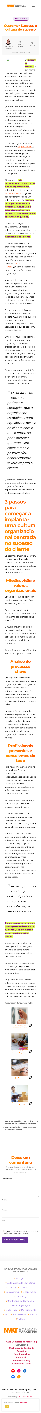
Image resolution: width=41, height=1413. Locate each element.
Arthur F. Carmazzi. (15, 193)
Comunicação (26, 1287)
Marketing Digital (21, 18)
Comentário (7, 1179)
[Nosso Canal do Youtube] (13, 1371)
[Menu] (33, 6)
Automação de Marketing (21, 1283)
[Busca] (4, 6)
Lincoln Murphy (13, 265)
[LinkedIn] (24, 1371)
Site (3, 1221)
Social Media (19, 1314)
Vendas (34, 1314)
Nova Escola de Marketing (15, 1390)
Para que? (23, 1402)
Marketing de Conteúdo (21, 1301)
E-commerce (29, 1292)
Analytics (21, 1278)
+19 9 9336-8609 (25, 1397)
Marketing (21, 1296)
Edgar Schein (25, 146)
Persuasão (21, 1357)
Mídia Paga (11, 1310)
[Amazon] (19, 1377)
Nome (5, 1200)
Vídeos (20, 1319)
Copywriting (12, 1292)
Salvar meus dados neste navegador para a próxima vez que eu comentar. (21, 1232)
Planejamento (28, 1310)
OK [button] (7, 1406)
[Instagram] (19, 1371)
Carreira (12, 1287)
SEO (6, 1314)
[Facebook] (13, 1377)
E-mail (5, 1210)
